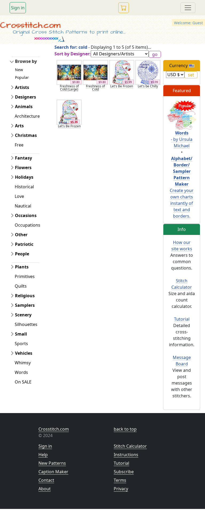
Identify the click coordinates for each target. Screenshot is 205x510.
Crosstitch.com (30, 25)
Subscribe (124, 472)
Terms (120, 480)
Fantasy (23, 158)
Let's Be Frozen (121, 86)
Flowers (23, 167)
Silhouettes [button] (26, 324)
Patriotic (24, 244)
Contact (46, 480)
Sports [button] (21, 343)
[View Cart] (123, 7)
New (19, 69)
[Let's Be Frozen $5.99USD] (121, 72)
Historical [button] (24, 187)
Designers (25, 97)
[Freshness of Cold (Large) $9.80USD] (69, 72)
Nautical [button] (23, 206)
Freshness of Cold (95, 88)
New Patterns (52, 463)
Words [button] (21, 372)
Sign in (18, 8)
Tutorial (182, 319)
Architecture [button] (27, 116)
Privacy (121, 489)
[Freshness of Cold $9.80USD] (95, 72)
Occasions (26, 215)
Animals (24, 106)
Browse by (26, 61)
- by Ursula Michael (181, 139)
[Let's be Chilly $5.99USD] (147, 72)
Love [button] (19, 196)
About (44, 489)
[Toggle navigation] (187, 7)
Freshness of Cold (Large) (69, 88)
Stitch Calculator (130, 446)
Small (21, 334)
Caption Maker (53, 472)
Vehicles (23, 353)
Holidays (24, 177)
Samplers (25, 305)
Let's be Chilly (148, 86)
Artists (22, 87)
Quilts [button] (21, 286)
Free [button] (19, 145)
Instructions (126, 455)
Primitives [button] (25, 276)
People (22, 254)
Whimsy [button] (23, 363)
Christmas (26, 135)
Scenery (23, 315)
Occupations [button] (27, 225)
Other (21, 235)
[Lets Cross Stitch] (182, 115)
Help (43, 455)
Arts (19, 126)
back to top (125, 429)
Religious (25, 296)
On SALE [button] (23, 382)
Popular (22, 77)
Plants (22, 267)
